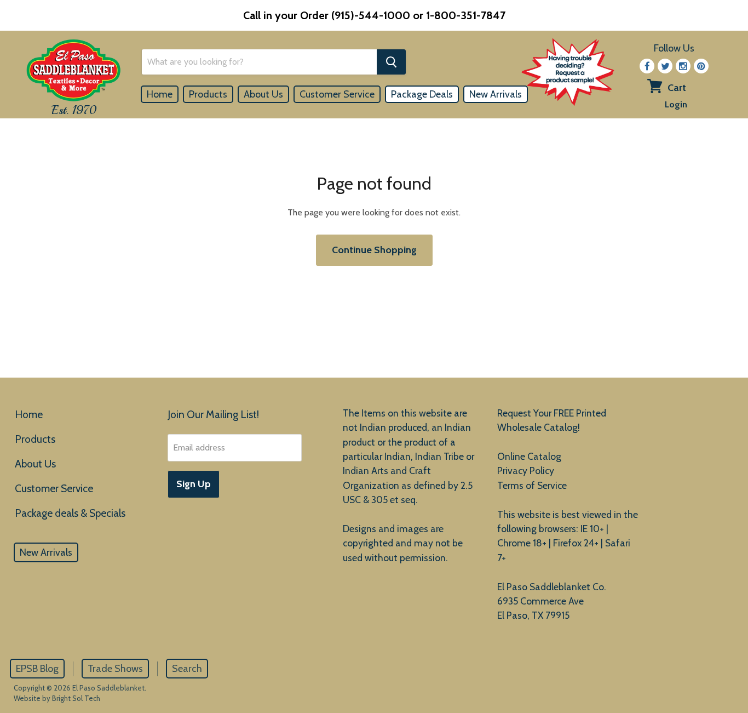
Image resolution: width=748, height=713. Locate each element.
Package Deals (422, 94)
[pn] (701, 66)
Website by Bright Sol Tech (57, 698)
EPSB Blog (37, 669)
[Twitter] (665, 66)
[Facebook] (647, 66)
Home (159, 94)
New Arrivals (495, 94)
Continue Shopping (374, 250)
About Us (263, 94)
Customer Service (337, 94)
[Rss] (683, 66)
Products (208, 94)
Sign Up (193, 484)
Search (187, 669)
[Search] (391, 62)
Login (676, 104)
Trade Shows (115, 669)
